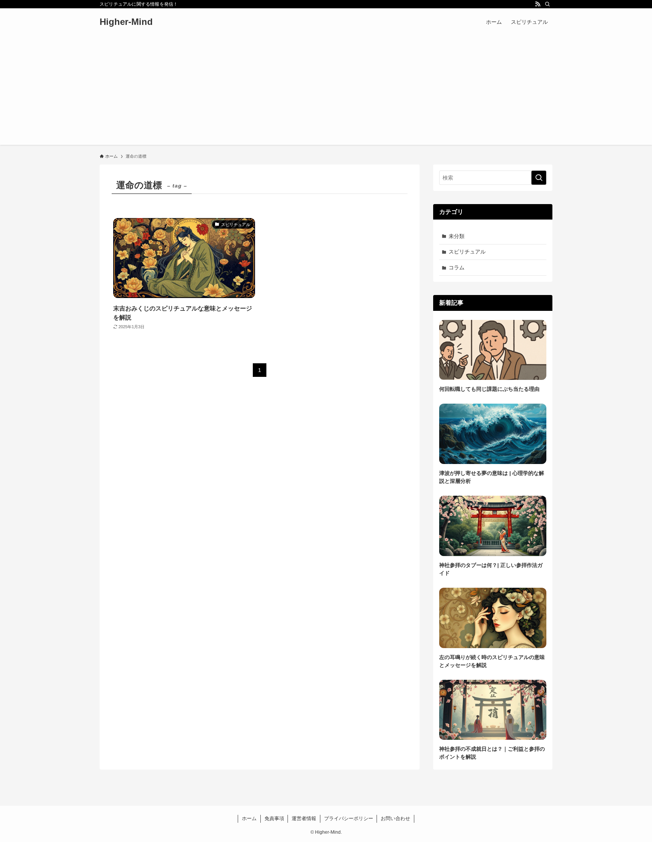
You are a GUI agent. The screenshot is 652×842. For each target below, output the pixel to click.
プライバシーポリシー (348, 818)
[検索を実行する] (538, 178)
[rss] (538, 4)
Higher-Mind (126, 21)
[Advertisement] (326, 92)
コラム (456, 267)
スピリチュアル (467, 252)
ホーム (249, 818)
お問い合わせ (395, 818)
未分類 (456, 236)
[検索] (547, 4)
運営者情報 (304, 818)
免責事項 (274, 818)
